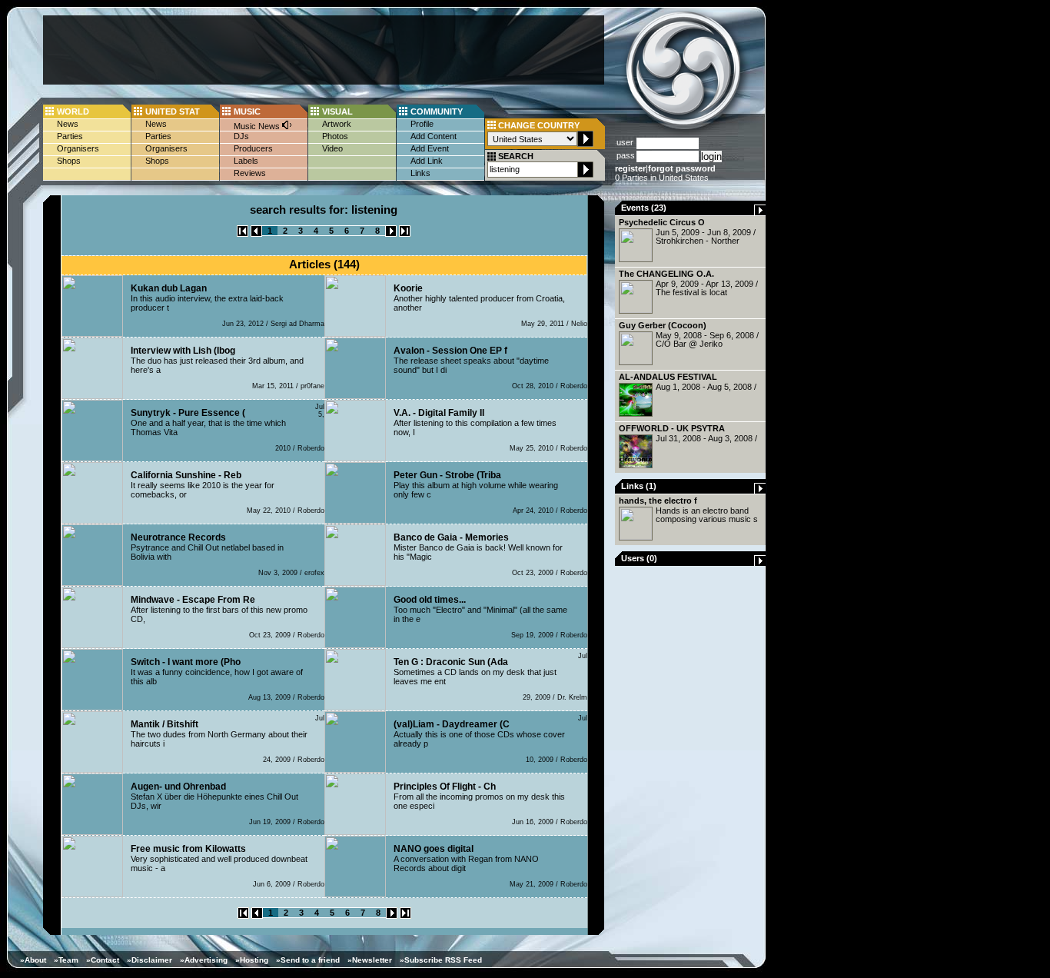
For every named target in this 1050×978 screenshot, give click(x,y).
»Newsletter (369, 960)
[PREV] (256, 233)
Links (420, 173)
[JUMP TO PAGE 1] (242, 233)
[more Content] (760, 212)
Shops (69, 160)
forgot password (682, 168)
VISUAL (337, 111)
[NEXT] (391, 233)
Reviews (250, 173)
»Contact (102, 960)
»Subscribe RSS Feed (441, 960)
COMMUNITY (436, 111)
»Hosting (251, 960)
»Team (66, 960)
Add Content (433, 136)
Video (332, 148)
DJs (241, 136)
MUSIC (247, 111)
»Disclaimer (149, 960)
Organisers (78, 148)
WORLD (73, 111)
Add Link (426, 160)
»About (33, 960)
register (630, 168)
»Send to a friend (308, 960)
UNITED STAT (172, 111)
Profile (422, 123)
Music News (258, 126)
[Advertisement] (323, 50)
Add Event (429, 148)
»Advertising (204, 960)
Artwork (336, 123)
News (67, 123)
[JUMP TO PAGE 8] (404, 233)
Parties (70, 136)
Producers (253, 148)
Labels (246, 160)
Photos (335, 136)
